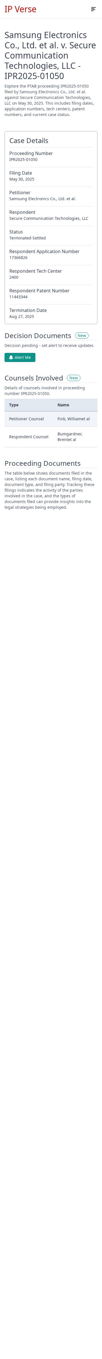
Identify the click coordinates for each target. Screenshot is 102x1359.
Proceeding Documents (43, 463)
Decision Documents (38, 335)
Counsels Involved (34, 377)
